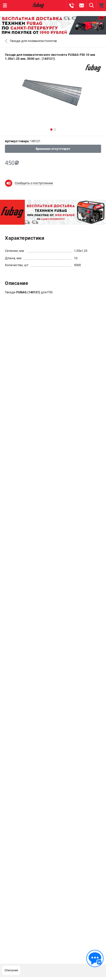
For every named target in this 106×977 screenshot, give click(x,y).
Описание (11, 970)
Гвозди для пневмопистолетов (33, 41)
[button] (51, 129)
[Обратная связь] (95, 958)
